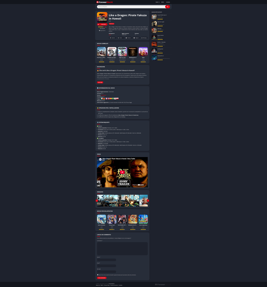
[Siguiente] (147, 200)
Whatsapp (145, 37)
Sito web (99, 269)
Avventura (118, 12)
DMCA (162, 2)
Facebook (113, 37)
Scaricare (103, 24)
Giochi (157, 2)
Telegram (137, 37)
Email (98, 263)
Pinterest (129, 37)
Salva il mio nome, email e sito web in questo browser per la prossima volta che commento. (117, 275)
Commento (99, 240)
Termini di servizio (114, 285)
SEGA (110, 34)
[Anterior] (96, 200)
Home (110, 12)
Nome (98, 257)
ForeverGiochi (111, 283)
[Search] (167, 6)
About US (98, 285)
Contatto (168, 2)
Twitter (120, 37)
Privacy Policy (107, 285)
